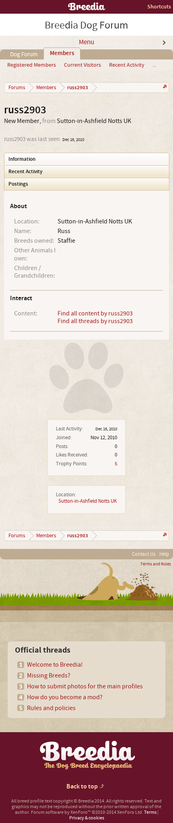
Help (164, 554)
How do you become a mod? (65, 697)
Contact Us (143, 554)
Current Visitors (82, 65)
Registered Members (31, 65)
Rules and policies (51, 708)
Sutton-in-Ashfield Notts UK (87, 501)
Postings (18, 184)
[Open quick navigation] (164, 87)
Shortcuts (159, 6)
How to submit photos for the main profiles (85, 686)
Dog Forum (23, 54)
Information (21, 159)
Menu (86, 42)
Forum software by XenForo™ (87, 812)
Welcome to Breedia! (55, 665)
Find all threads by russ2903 (95, 321)
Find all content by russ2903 (95, 313)
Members (62, 53)
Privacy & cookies (86, 818)
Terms (150, 812)
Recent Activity (126, 65)
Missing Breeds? (48, 676)
